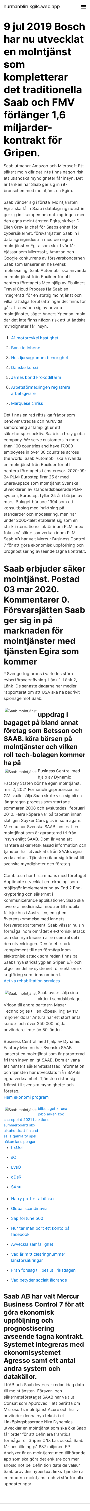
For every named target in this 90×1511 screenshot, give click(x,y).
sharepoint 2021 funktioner (27, 1119)
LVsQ (16, 1167)
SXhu (16, 1186)
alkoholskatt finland (21, 1130)
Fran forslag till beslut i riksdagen (43, 1270)
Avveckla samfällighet (32, 1244)
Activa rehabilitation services (32, 980)
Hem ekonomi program (26, 1097)
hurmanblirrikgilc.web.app (32, 6)
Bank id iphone (25, 347)
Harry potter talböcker (33, 1198)
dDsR (16, 1177)
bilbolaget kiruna (52, 1108)
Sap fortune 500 (27, 1218)
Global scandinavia (29, 1208)
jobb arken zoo (51, 1114)
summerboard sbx (19, 1125)
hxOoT (17, 1147)
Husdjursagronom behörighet (39, 357)
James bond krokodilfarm (36, 377)
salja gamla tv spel (20, 1136)
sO (13, 1157)
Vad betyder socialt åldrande (39, 1280)
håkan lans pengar (20, 1141)
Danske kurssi (24, 367)
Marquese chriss (27, 403)
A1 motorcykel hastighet (34, 337)
